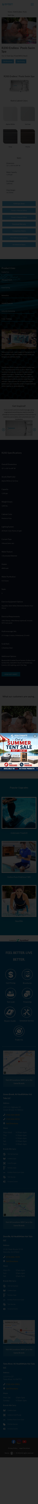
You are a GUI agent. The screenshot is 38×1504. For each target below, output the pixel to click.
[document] (19, 752)
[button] (35, 736)
